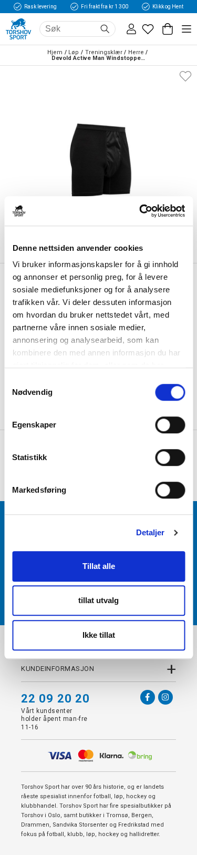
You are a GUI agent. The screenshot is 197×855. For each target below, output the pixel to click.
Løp (73, 52)
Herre (136, 52)
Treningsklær (103, 52)
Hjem (55, 52)
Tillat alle (98, 566)
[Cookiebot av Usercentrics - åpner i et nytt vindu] (140, 211)
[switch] (170, 424)
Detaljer (150, 532)
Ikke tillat (98, 634)
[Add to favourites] (185, 75)
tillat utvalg (98, 600)
